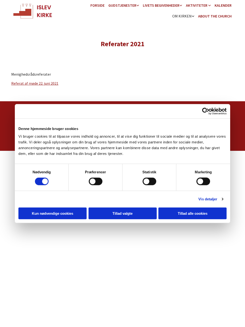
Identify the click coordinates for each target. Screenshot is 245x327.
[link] (123, 5)
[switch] (95, 181)
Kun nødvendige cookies (52, 213)
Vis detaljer (207, 199)
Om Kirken (182, 16)
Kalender (223, 5)
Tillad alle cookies (192, 213)
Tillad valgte (122, 213)
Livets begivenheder (161, 5)
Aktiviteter (197, 5)
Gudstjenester (122, 5)
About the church (215, 16)
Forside (97, 5)
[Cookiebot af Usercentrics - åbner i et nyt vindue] (206, 111)
